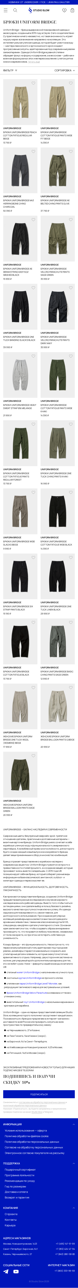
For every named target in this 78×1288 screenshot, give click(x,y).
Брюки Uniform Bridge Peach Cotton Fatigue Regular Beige (20, 135)
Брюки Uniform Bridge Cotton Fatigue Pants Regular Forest (16, 476)
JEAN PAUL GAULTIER (59, 2)
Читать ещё (34, 62)
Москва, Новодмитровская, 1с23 (20, 1243)
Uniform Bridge (12, 128)
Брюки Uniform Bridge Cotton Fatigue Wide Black (56, 543)
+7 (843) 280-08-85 (65, 1254)
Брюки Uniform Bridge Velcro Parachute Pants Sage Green (55, 272)
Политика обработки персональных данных (32, 1142)
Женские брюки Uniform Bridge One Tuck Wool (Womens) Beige (17, 739)
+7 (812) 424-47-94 (65, 1249)
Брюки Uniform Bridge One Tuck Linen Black (56, 608)
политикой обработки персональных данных (25, 1105)
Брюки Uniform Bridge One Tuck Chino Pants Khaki (56, 475)
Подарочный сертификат (20, 1169)
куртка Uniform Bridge (29, 977)
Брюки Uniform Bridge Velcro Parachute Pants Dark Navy (55, 340)
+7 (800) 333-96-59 (65, 1270)
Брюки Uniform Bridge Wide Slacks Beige (19, 543)
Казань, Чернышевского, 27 (17, 1254)
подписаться (39, 1094)
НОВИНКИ (14, 2)
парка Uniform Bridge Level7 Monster (38, 983)
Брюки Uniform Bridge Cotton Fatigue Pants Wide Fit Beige (56, 135)
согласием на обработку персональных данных (42, 1102)
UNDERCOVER (31, 2)
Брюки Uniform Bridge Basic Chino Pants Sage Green (57, 673)
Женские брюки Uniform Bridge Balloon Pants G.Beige (57, 738)
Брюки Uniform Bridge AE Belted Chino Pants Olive (55, 202)
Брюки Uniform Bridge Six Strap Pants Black (18, 608)
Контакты (11, 1220)
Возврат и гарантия (17, 1197)
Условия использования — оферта (26, 1130)
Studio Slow (37, 1111)
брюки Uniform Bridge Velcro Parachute (27, 992)
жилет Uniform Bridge (28, 972)
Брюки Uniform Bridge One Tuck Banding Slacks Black (19, 338)
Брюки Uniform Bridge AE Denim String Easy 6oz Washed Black (17, 272)
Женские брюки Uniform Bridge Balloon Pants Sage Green (19, 808)
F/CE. (43, 2)
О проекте (11, 1214)
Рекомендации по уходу (20, 1181)
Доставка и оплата (16, 1192)
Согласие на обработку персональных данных (34, 1147)
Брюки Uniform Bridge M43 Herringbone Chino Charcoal (18, 203)
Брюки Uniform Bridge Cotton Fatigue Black (16, 673)
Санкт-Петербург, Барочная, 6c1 (20, 1249)
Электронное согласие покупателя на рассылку (34, 1153)
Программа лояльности (19, 1175)
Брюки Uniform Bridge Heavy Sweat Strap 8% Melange (19, 406)
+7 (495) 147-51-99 (65, 1243)
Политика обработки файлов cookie (27, 1136)
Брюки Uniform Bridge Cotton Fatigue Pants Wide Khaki (56, 408)
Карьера (10, 1225)
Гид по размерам (15, 1186)
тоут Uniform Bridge (33, 1001)
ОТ (21, 2)
